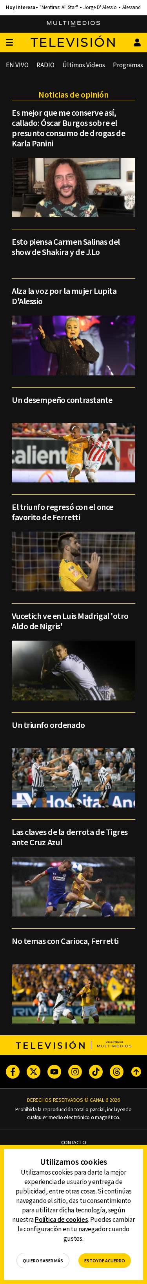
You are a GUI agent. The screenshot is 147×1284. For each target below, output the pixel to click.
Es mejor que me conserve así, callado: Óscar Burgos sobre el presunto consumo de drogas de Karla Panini (68, 128)
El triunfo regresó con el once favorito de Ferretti (62, 512)
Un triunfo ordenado (48, 724)
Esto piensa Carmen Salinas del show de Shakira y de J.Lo (66, 246)
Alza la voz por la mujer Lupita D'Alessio (64, 296)
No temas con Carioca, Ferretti (65, 940)
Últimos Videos (83, 65)
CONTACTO (73, 1142)
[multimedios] (73, 24)
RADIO (45, 65)
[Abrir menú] (9, 43)
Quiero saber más (43, 1261)
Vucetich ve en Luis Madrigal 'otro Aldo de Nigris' (70, 621)
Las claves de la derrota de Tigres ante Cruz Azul (70, 837)
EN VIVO (17, 65)
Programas (128, 65)
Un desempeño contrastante (62, 399)
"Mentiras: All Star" (59, 7)
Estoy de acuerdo (104, 1261)
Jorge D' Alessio (100, 7)
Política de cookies (61, 1219)
